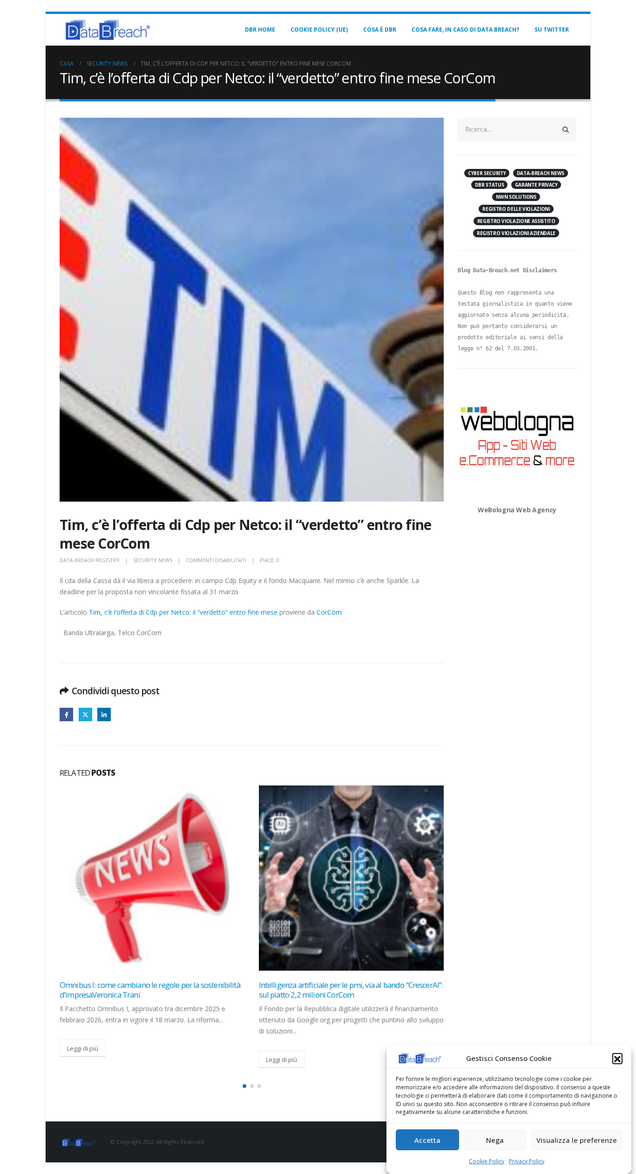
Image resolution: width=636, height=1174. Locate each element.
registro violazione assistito (516, 221)
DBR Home (260, 30)
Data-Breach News (540, 173)
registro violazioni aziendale (516, 233)
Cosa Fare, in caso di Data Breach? (465, 30)
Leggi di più (82, 1048)
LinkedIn (104, 714)
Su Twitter (552, 30)
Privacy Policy (526, 1161)
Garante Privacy (536, 184)
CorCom (329, 612)
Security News (152, 560)
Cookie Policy (486, 1161)
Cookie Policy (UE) (319, 30)
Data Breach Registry (90, 560)
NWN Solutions (516, 197)
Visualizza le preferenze (576, 1140)
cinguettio (85, 714)
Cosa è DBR (379, 30)
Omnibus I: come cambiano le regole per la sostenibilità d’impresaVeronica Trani (150, 989)
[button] (617, 1058)
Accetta (427, 1140)
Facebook (66, 714)
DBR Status (489, 184)
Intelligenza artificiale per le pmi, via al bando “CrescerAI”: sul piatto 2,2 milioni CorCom (351, 989)
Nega (495, 1140)
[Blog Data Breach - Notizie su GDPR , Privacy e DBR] (106, 29)
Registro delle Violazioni (515, 209)
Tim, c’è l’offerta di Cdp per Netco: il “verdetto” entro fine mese (183, 612)
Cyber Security (487, 173)
